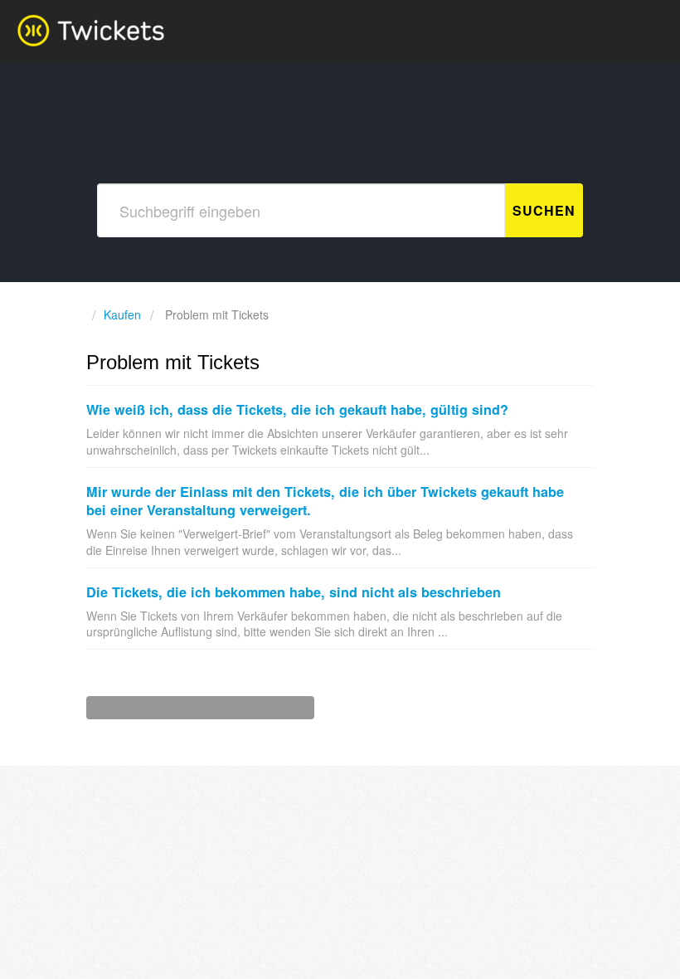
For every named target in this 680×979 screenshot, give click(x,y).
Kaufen (122, 314)
